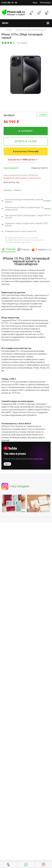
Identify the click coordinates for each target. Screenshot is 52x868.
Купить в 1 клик (26, 141)
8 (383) (9, 3)
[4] (11, 43)
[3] (8, 43)
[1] (2, 43)
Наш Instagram (20, 486)
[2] (5, 43)
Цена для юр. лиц (12, 182)
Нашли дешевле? (11, 168)
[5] (13, 43)
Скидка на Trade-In (39, 168)
